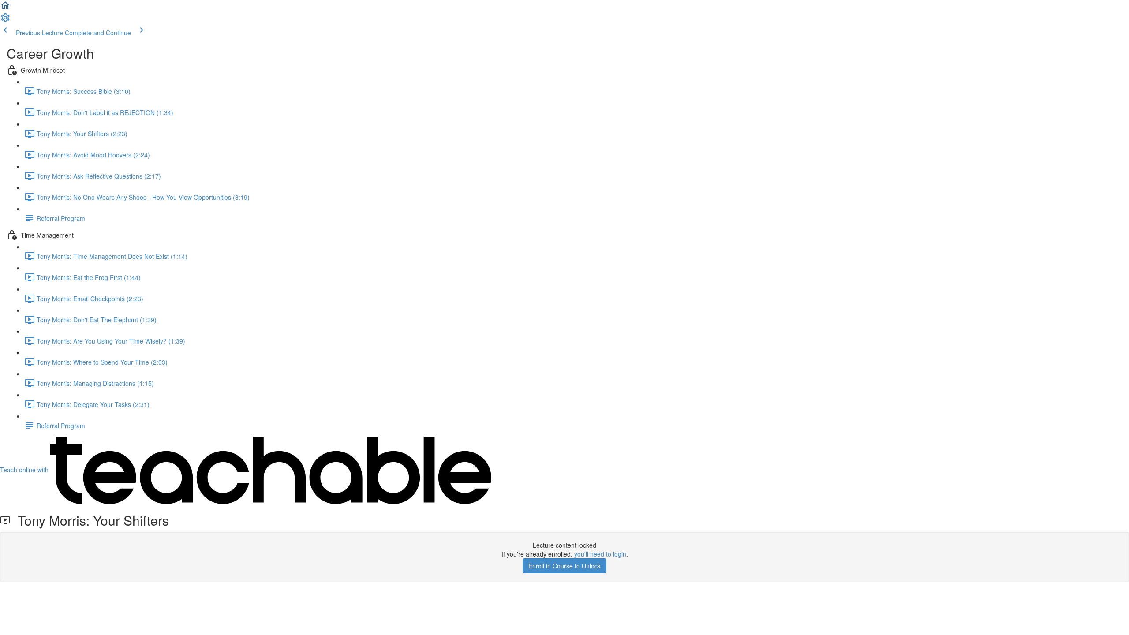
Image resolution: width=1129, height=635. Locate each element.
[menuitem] (5, 20)
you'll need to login (600, 553)
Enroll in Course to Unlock (564, 565)
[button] (5, 8)
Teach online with (25, 469)
